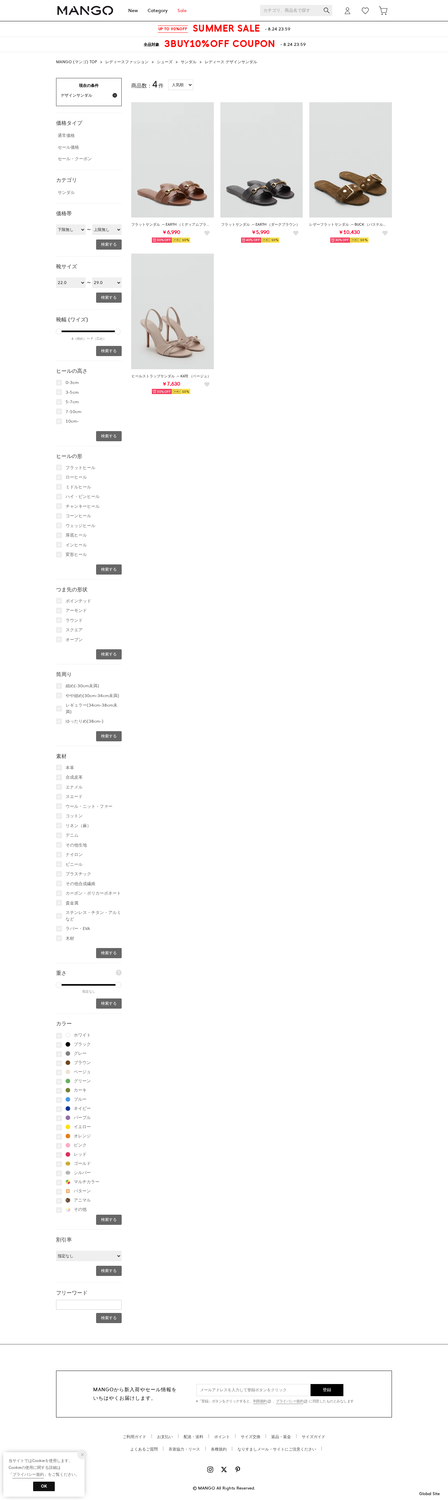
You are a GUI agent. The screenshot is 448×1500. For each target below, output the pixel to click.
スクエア (74, 630)
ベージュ (82, 1072)
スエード (74, 797)
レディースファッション (127, 62)
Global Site (429, 1493)
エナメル (74, 787)
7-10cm (73, 412)
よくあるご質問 (144, 1449)
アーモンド (76, 611)
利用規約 (260, 1401)
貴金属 (72, 903)
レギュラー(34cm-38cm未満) (91, 708)
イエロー (82, 1127)
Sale (182, 11)
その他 (80, 1209)
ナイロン (74, 855)
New (133, 11)
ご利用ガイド (134, 1436)
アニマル (82, 1200)
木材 (70, 938)
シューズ (165, 62)
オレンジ (82, 1136)
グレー (80, 1053)
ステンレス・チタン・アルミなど (93, 916)
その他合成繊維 (80, 884)
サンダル (188, 62)
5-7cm (72, 402)
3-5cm (72, 392)
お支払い (165, 1436)
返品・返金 (281, 1436)
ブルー (80, 1099)
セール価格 (68, 147)
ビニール (74, 864)
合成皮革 (74, 777)
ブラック (82, 1044)
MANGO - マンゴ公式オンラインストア (85, 10)
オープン (74, 640)
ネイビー (82, 1108)
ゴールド (82, 1164)
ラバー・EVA (78, 929)
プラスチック (78, 874)
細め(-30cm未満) (82, 686)
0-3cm (72, 383)
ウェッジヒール (80, 526)
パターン (82, 1191)
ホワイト (82, 1035)
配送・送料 (193, 1436)
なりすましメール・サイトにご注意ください (276, 1449)
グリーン (82, 1081)
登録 (327, 1390)
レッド (80, 1154)
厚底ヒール (76, 535)
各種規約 (219, 1449)
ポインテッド (78, 601)
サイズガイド (313, 1436)
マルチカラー (86, 1182)
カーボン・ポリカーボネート (93, 893)
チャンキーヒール (83, 506)
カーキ (80, 1090)
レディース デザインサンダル (231, 62)
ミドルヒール (78, 487)
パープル (82, 1118)
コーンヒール (78, 516)
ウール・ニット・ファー (89, 806)
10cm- (72, 421)
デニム (72, 835)
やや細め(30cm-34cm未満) (92, 696)
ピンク (80, 1145)
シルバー (82, 1173)
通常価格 (66, 136)
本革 (70, 768)
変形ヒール (76, 555)
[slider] (59, 331)
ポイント (222, 1436)
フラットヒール (80, 468)
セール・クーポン (75, 159)
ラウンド (74, 620)
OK (44, 1486)
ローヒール (76, 477)
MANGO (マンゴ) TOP (76, 62)
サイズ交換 (250, 1436)
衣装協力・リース (184, 1449)
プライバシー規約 (289, 1401)
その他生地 (76, 845)
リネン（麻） (78, 826)
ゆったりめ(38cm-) (84, 721)
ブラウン (82, 1063)
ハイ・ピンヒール (83, 497)
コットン (74, 816)
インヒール (76, 545)
